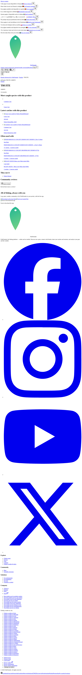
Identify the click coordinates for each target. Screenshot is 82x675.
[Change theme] (6, 70)
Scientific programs (23, 67)
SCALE (6, 581)
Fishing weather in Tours (10, 647)
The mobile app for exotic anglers (12, 602)
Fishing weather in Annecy (10, 652)
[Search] (2, 70)
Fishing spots (4, 67)
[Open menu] (2, 74)
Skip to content (4, 1)
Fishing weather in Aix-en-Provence (13, 644)
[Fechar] (38, 27)
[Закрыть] (41, 29)
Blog (29, 67)
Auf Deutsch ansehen (28, 6)
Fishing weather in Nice (10, 619)
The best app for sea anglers (11, 600)
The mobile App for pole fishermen (13, 599)
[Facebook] (42, 319)
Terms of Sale (7, 659)
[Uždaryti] (36, 19)
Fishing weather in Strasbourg (11, 623)
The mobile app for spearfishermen (12, 606)
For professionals (8, 578)
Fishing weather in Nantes (10, 620)
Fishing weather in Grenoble (11, 634)
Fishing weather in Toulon (10, 633)
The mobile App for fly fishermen (12, 603)
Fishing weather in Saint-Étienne (12, 632)
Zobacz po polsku (26, 25)
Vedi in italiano (28, 14)
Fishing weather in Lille (10, 626)
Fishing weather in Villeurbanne (12, 640)
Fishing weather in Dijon (10, 636)
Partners (6, 590)
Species (12, 67)
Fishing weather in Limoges (11, 650)
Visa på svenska (24, 32)
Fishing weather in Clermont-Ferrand (13, 642)
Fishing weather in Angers (10, 637)
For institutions (7, 579)
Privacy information (9, 664)
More (34, 67)
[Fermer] (33, 3)
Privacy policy (7, 662)
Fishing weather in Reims (10, 629)
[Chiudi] (34, 14)
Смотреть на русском (33, 30)
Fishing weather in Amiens (10, 649)
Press (5, 591)
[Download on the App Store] (8, 199)
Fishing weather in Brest (10, 646)
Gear (8, 67)
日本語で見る (31, 17)
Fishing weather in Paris (10, 613)
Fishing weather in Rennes (10, 627)
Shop (31, 67)
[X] (42, 552)
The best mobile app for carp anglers (13, 597)
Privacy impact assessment (10, 665)
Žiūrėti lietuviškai (29, 19)
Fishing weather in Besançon (11, 655)
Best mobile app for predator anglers (13, 596)
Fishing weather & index (10, 564)
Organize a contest (8, 582)
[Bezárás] (31, 11)
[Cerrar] (35, 8)
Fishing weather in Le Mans (11, 643)
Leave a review (6, 184)
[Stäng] (30, 32)
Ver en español (29, 9)
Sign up (7, 72)
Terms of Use (7, 657)
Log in (2, 72)
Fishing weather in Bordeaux (11, 624)
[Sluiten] (42, 22)
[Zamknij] (33, 24)
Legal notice (7, 660)
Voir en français (27, 3)
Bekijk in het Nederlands (33, 22)
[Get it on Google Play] (22, 199)
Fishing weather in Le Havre (11, 630)
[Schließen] (36, 6)
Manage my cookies (9, 667)
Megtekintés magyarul (23, 11)
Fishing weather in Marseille (11, 614)
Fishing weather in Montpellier (11, 622)
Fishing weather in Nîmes (10, 639)
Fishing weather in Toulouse (11, 617)
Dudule (21, 77)
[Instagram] (42, 397)
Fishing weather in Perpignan (11, 653)
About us (6, 588)
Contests (16, 67)
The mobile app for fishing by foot (12, 605)
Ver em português (31, 27)
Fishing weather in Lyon (10, 616)
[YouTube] (42, 474)
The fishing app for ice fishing (11, 607)
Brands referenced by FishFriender (9, 77)
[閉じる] (37, 16)
